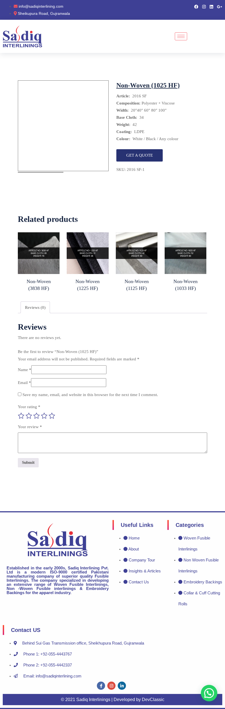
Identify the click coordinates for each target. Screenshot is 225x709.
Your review (30, 427)
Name (24, 370)
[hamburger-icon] (181, 36)
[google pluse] (219, 6)
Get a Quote (139, 155)
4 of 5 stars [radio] (44, 416)
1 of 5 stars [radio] (21, 416)
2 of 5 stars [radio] (29, 416)
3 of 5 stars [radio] (36, 416)
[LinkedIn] (211, 6)
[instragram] (204, 6)
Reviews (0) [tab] (35, 307)
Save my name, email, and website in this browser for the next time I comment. (90, 394)
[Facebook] (196, 6)
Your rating (29, 407)
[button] (209, 693)
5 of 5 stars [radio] (52, 416)
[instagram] (111, 686)
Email (24, 382)
